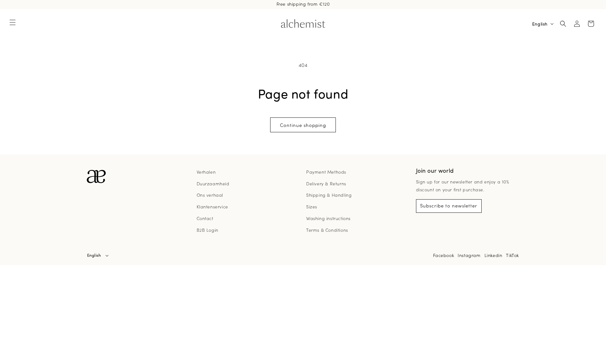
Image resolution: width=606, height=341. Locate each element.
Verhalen (206, 172)
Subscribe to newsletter (448, 205)
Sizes (311, 206)
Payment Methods (326, 172)
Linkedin (493, 255)
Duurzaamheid (213, 183)
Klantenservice (212, 206)
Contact (205, 218)
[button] (13, 22)
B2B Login (207, 230)
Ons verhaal (210, 195)
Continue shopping (303, 125)
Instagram (469, 255)
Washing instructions (328, 218)
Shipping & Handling (329, 195)
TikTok (512, 255)
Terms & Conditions (327, 230)
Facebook (443, 255)
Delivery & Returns (326, 183)
